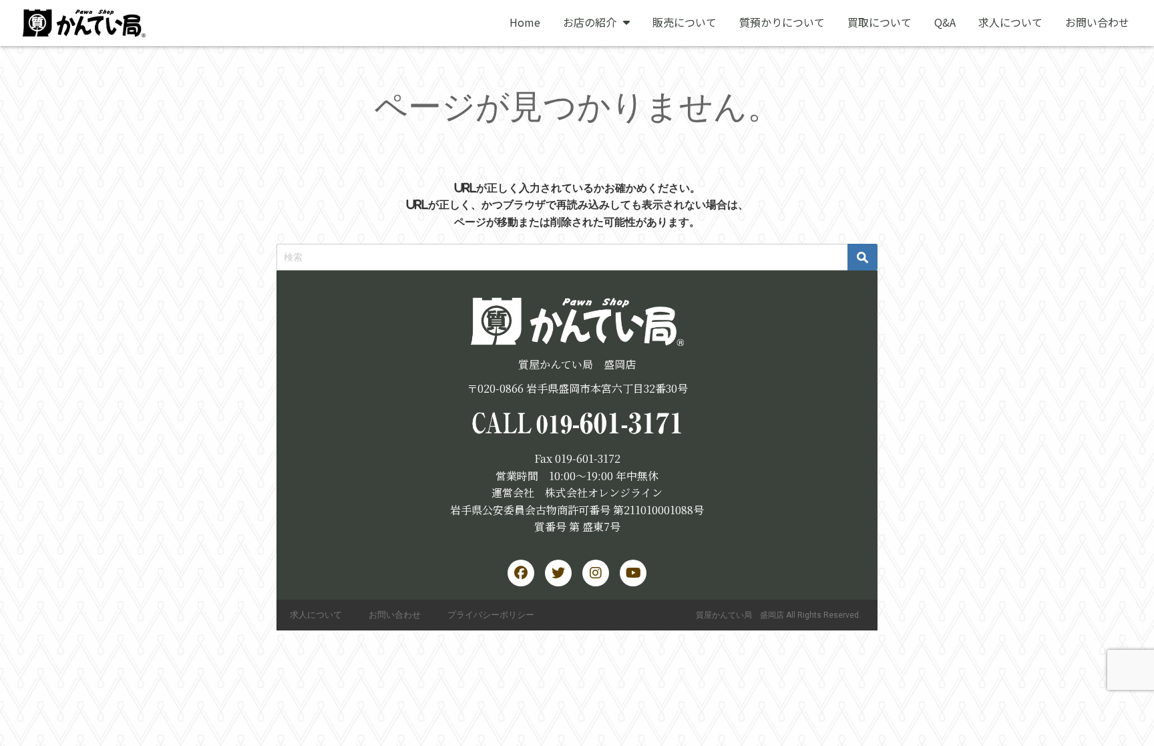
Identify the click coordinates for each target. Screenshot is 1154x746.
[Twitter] (558, 573)
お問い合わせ (1097, 22)
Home (525, 22)
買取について (879, 22)
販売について (684, 22)
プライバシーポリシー (490, 615)
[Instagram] (595, 573)
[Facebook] (521, 573)
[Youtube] (633, 573)
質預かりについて (782, 22)
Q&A (945, 22)
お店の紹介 (589, 22)
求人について (1010, 22)
